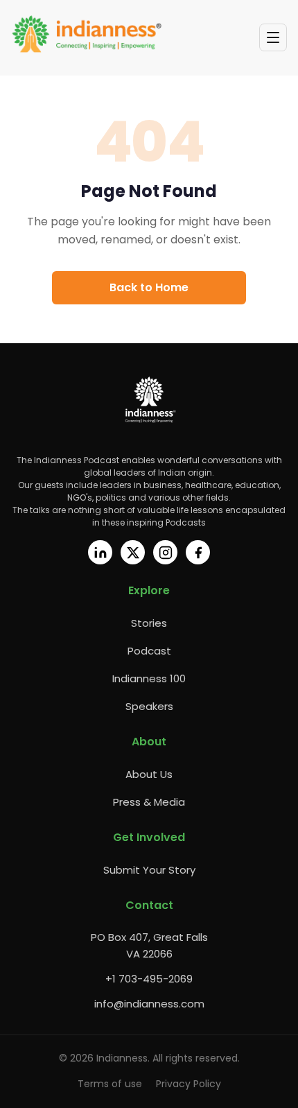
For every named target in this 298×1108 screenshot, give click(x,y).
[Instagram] (165, 552)
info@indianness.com (149, 1003)
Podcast (149, 650)
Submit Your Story (149, 870)
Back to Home (149, 287)
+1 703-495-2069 (149, 978)
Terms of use (110, 1084)
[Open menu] (273, 37)
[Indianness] (87, 34)
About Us (149, 774)
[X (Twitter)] (133, 552)
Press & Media (149, 802)
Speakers (149, 706)
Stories (149, 623)
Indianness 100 (149, 678)
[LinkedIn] (100, 552)
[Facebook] (198, 552)
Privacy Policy (188, 1084)
